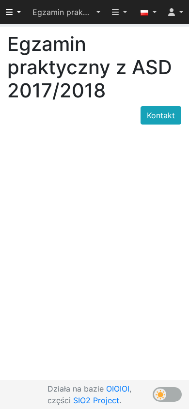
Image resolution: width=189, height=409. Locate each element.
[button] (66, 12)
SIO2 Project (96, 400)
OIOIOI (117, 388)
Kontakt (161, 115)
